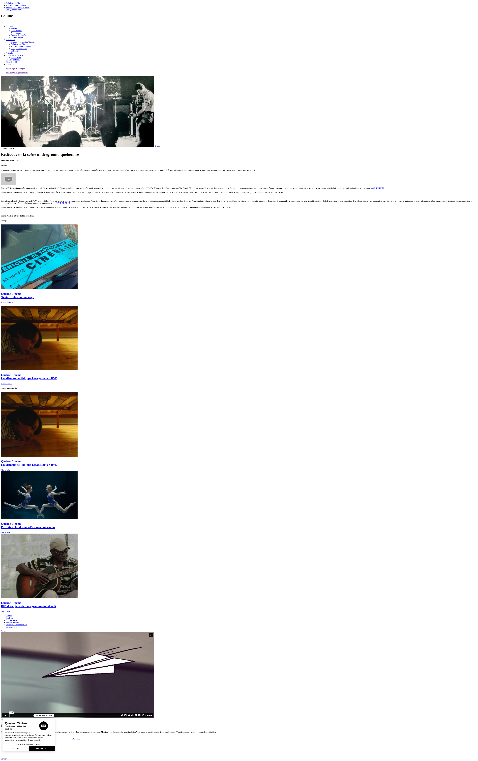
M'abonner (76, 739)
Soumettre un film (13, 64)
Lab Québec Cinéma (14, 10)
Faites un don (11, 627)
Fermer (4, 631)
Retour (157, 146)
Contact (9, 616)
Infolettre (9, 618)
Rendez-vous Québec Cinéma (18, 7)
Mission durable (12, 622)
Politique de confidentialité (16, 625)
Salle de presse (12, 620)
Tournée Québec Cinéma (16, 5)
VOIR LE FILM (377, 188)
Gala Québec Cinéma (14, 3)
